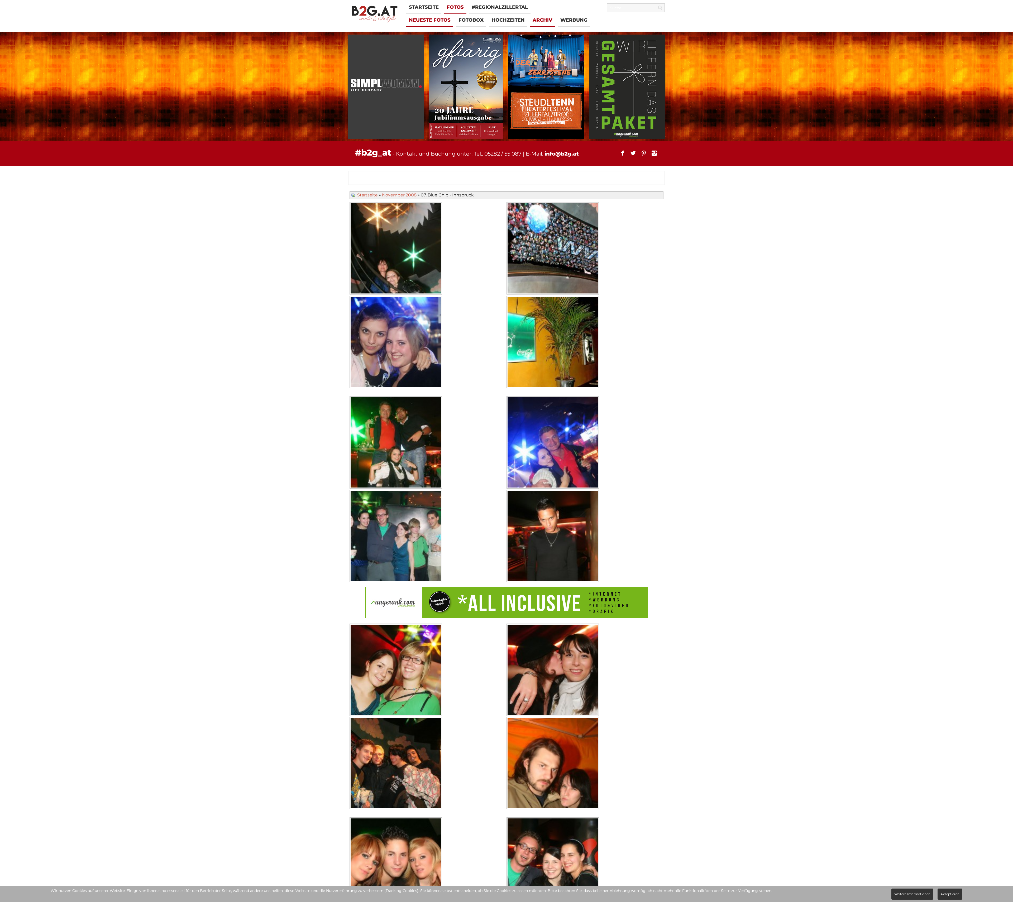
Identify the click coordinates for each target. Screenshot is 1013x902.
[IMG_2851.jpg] (553, 764)
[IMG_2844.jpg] (553, 249)
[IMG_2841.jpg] (396, 443)
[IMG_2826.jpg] (553, 670)
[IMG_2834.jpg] (396, 536)
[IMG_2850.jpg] (396, 764)
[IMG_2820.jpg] (553, 536)
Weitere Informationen (912, 894)
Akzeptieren (949, 894)
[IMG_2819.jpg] (396, 342)
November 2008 (399, 194)
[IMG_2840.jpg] (553, 443)
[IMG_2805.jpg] (396, 249)
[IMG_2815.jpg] (553, 342)
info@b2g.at (561, 154)
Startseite (367, 194)
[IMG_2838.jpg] (396, 670)
